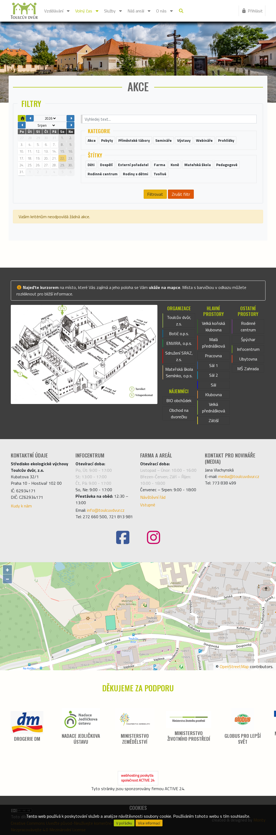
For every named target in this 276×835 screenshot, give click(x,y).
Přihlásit (255, 11)
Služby (110, 11)
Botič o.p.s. (179, 333)
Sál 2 (213, 375)
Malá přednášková (213, 342)
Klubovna (213, 394)
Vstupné (147, 504)
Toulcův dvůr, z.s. (179, 320)
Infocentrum (248, 349)
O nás (161, 11)
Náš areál (135, 11)
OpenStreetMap (234, 666)
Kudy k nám (21, 506)
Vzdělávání (53, 11)
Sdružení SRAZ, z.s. (179, 356)
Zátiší (214, 420)
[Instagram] (153, 537)
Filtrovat (155, 194)
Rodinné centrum (248, 326)
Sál (213, 385)
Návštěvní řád (152, 497)
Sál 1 (213, 365)
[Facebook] (122, 537)
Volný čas (83, 11)
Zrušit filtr (181, 194)
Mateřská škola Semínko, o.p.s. (179, 372)
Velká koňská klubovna (213, 326)
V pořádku (124, 823)
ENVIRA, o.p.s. (179, 343)
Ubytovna (248, 359)
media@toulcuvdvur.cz (238, 476)
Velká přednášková (213, 407)
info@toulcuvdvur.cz (106, 510)
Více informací (149, 823)
